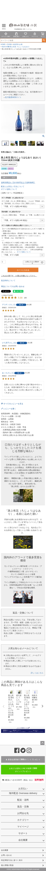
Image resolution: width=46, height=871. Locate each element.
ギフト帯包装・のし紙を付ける (13, 198)
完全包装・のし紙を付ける (11, 212)
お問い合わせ (6, 855)
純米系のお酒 (17, 44)
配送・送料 (23, 800)
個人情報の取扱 (7, 865)
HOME (3, 44)
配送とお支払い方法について (12, 186)
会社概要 (23, 840)
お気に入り (25, 36)
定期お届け (16, 36)
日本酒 (9, 44)
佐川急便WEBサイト (13, 97)
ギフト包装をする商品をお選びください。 (17, 225)
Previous (3, 706)
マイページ (35, 36)
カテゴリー (23, 820)
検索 (44, 40)
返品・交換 (23, 806)
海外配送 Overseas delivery (23, 793)
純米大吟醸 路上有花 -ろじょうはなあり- (16, 47)
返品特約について (8, 280)
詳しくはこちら (37, 673)
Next (42, 706)
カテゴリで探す (5, 36)
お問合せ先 (23, 813)
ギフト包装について (9, 189)
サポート (23, 833)
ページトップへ (42, 743)
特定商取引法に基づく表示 (11, 860)
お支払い (23, 788)
